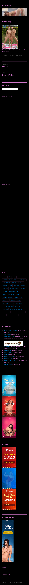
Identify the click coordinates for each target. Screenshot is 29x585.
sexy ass (10, 306)
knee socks (12, 291)
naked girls (6, 300)
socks (4, 315)
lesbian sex (11, 294)
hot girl (12, 288)
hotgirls (23, 288)
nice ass (13, 300)
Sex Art (5, 306)
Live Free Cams (8, 350)
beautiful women (8, 279)
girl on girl (20, 282)
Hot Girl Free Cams (7, 578)
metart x (10, 297)
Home (4, 567)
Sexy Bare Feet (8, 364)
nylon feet (6, 303)
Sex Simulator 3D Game (10, 360)
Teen (16, 315)
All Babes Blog (18, 55)
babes (14, 276)
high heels (16, 285)
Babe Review (7, 334)
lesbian (5, 294)
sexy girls (5, 309)
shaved (14, 312)
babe (9, 276)
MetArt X (6, 354)
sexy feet (17, 306)
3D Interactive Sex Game (10, 330)
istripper (5, 291)
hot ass (23, 285)
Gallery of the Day (7, 574)
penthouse (18, 303)
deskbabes (23, 279)
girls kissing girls (7, 285)
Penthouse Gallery (9, 356)
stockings (10, 315)
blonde (16, 279)
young (4, 318)
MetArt (5, 297)
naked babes (18, 297)
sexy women (6, 312)
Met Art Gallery (8, 352)
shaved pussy (21, 312)
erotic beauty (6, 282)
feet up (14, 282)
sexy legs (12, 309)
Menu (24, 5)
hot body (5, 288)
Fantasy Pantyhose (9, 336)
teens (20, 315)
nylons (12, 303)
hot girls (17, 288)
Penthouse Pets (8, 358)
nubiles (19, 300)
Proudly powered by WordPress (15, 582)
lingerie (18, 294)
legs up (19, 291)
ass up (4, 276)
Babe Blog (6, 5)
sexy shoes (19, 309)
